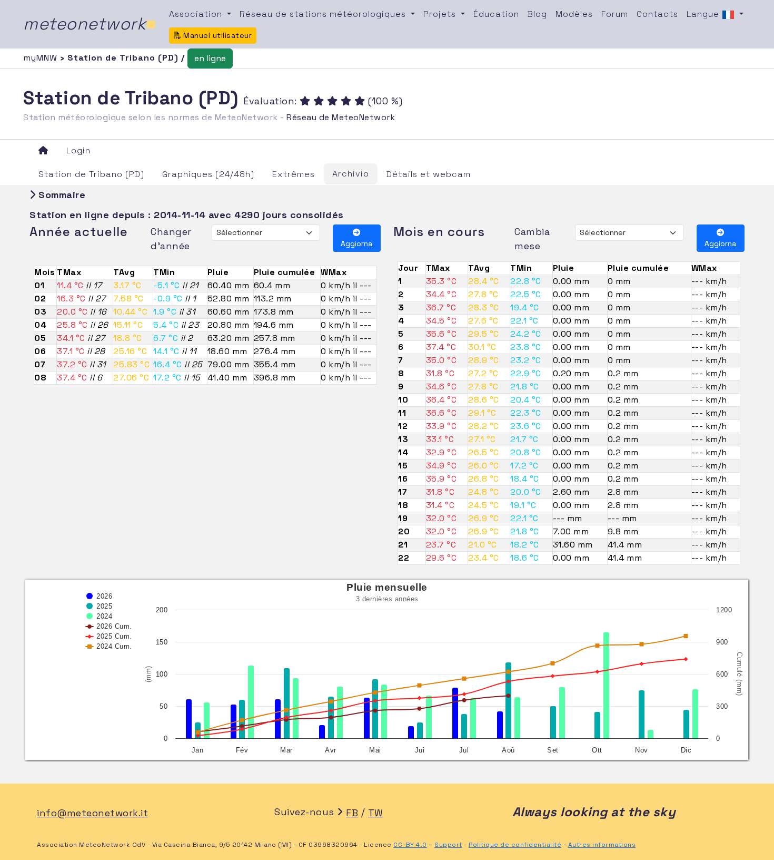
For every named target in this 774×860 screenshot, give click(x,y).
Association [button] (197, 13)
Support (448, 845)
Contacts (657, 13)
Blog (537, 13)
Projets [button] (441, 13)
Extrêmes (293, 174)
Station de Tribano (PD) (91, 174)
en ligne (210, 58)
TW (375, 813)
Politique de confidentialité (515, 845)
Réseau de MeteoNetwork (340, 117)
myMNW (41, 57)
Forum (614, 13)
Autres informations (602, 845)
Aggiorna (356, 243)
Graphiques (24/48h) (208, 174)
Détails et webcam (428, 174)
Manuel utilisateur (216, 35)
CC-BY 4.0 (410, 845)
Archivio (350, 173)
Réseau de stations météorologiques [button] (324, 13)
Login (78, 150)
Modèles (574, 13)
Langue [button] (704, 13)
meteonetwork (89, 23)
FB (352, 813)
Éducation (496, 13)
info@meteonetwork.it (92, 813)
